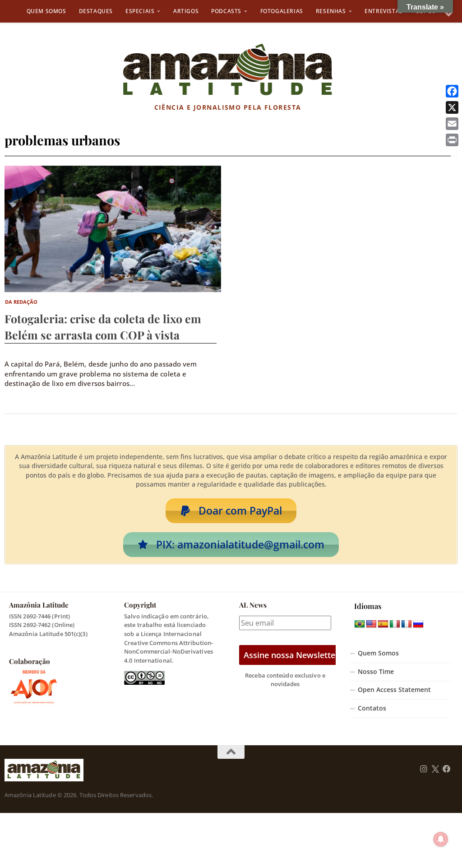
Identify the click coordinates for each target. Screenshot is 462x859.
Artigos (186, 11)
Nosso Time (376, 672)
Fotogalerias (281, 11)
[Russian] (418, 624)
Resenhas (331, 11)
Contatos (372, 708)
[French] (406, 624)
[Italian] (394, 624)
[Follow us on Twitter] (435, 769)
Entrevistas (384, 11)
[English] (371, 624)
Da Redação (21, 301)
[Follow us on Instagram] (424, 769)
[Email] (452, 124)
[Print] (452, 140)
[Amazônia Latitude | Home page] (228, 70)
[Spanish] (383, 624)
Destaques (96, 11)
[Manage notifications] (441, 839)
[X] (452, 107)
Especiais (139, 11)
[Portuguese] (359, 624)
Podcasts (226, 11)
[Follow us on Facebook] (447, 769)
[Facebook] (452, 91)
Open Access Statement (394, 690)
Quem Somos (46, 11)
